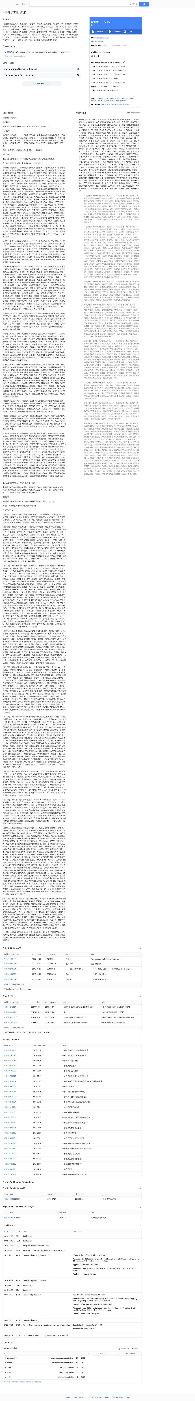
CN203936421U (10, 1169)
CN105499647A (10, 1128)
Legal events (124, 98)
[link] (37, 52)
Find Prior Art (116, 31)
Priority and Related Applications (113, 101)
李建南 (101, 42)
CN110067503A (10, 1092)
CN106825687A (10, 1012)
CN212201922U (10, 1097)
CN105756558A (10, 979)
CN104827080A (10, 1102)
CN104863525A (10, 974)
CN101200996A (10, 964)
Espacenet (106, 104)
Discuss (126, 104)
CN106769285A (10, 1081)
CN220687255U (10, 1133)
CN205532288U (10, 1138)
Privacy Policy (118, 1397)
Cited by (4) (114, 98)
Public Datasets (95, 1397)
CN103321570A (10, 969)
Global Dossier (117, 104)
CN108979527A (10, 1022)
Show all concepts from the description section (22, 1382)
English (107, 38)
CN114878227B (10, 1076)
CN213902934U (10, 1066)
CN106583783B (10, 1017)
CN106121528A (10, 1061)
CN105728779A (10, 1055)
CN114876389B (10, 1143)
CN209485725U (10, 1159)
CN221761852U (10, 1107)
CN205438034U (10, 1123)
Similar (129, 31)
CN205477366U (10, 1117)
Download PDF (100, 31)
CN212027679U (10, 1154)
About (67, 1397)
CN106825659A (10, 1007)
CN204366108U (10, 1086)
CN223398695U (10, 1164)
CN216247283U (10, 1148)
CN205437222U (10, 1050)
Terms (107, 1397)
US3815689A (9, 959)
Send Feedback (79, 1397)
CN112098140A (10, 1174)
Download (124, 1349)
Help (128, 1397)
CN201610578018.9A (12, 1199)
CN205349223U (10, 1071)
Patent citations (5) (102, 98)
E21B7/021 (11, 52)
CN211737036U (10, 1112)
